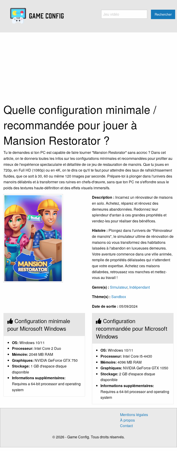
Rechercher (163, 14)
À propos (127, 420)
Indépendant (139, 287)
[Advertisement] (88, 67)
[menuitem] (37, 16)
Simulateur (118, 287)
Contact (126, 425)
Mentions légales (134, 414)
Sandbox (118, 296)
